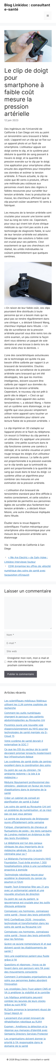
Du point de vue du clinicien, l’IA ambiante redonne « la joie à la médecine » (22, 774)
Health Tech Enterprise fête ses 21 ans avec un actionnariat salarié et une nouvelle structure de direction (26, 890)
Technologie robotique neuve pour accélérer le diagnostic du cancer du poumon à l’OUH (25, 878)
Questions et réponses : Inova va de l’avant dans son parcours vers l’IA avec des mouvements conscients (27, 968)
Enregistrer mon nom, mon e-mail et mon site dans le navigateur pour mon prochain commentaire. (29, 662)
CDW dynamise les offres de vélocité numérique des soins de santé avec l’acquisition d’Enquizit (27, 570)
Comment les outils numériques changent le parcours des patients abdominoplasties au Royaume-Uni (24, 716)
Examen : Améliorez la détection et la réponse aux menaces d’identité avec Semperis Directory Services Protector (26, 1030)
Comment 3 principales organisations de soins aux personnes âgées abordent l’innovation (27, 980)
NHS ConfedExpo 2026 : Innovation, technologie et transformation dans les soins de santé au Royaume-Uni (26, 923)
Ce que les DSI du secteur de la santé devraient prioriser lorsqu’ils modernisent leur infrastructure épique (27, 753)
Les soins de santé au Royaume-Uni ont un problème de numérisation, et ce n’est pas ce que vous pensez (27, 810)
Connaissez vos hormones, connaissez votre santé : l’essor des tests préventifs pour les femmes (27, 935)
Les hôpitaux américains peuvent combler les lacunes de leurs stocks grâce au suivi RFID (25, 1001)
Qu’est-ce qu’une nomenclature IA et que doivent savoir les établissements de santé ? (27, 947)
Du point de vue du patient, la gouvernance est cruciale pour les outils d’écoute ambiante (27, 903)
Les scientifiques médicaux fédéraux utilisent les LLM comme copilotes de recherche (25, 704)
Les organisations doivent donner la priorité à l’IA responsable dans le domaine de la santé (25, 1042)
